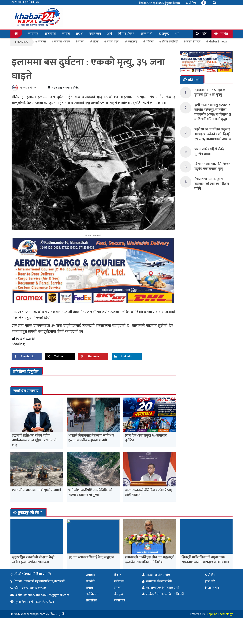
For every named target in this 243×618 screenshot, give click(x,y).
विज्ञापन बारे (212, 587)
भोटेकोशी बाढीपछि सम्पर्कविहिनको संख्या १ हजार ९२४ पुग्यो (90, 492)
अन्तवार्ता (147, 34)
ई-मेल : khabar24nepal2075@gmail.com (42, 595)
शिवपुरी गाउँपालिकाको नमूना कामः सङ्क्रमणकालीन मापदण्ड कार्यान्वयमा (205, 560)
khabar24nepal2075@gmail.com (159, 3)
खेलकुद (164, 34)
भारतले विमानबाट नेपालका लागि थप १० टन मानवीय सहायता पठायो (91, 438)
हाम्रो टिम (191, 3)
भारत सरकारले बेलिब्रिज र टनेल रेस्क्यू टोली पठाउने (148, 492)
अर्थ (109, 34)
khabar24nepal (218, 41)
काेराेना (42, 41)
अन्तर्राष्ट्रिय (91, 600)
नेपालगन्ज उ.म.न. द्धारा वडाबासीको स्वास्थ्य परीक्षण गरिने (211, 184)
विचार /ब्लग (126, 34)
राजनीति (50, 34)
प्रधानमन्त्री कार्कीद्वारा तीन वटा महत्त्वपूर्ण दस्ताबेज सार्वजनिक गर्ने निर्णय (149, 560)
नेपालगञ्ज (132, 41)
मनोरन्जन (95, 34)
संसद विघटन (193, 41)
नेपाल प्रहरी (113, 41)
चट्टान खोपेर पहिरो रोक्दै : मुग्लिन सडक (209, 151)
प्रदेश (79, 34)
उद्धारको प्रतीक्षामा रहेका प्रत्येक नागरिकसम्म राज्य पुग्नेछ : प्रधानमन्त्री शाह (34, 440)
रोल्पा (96, 41)
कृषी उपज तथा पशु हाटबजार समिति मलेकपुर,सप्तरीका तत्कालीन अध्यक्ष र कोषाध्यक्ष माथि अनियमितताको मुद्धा (212, 112)
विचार (117, 575)
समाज (66, 34)
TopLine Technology (220, 614)
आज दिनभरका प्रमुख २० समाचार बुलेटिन (146, 438)
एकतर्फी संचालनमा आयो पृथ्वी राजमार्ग (36, 490)
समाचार (33, 34)
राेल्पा (81, 41)
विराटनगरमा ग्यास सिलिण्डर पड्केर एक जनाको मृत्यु (212, 166)
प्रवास (117, 587)
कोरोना (150, 41)
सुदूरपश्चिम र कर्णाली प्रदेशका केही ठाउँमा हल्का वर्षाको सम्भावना (33, 560)
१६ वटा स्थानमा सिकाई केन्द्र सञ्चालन (91, 557)
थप (177, 34)
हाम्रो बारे (210, 581)
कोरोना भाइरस (62, 41)
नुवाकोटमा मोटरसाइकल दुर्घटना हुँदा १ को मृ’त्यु (209, 92)
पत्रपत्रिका (119, 600)
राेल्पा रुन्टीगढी (170, 41)
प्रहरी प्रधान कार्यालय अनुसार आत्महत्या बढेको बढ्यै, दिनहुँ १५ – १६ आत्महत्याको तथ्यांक (212, 134)
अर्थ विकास (92, 594)
